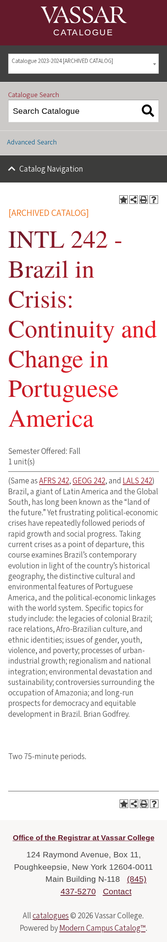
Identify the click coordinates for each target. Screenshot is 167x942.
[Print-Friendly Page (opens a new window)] (143, 199)
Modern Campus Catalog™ (102, 928)
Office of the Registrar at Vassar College (84, 838)
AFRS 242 (54, 481)
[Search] (148, 111)
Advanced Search (32, 142)
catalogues (51, 915)
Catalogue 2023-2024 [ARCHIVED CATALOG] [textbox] (62, 61)
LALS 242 (137, 481)
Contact (117, 891)
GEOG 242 (89, 481)
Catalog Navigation (51, 169)
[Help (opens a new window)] (154, 199)
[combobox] (83, 64)
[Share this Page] (133, 199)
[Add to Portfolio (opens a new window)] (123, 199)
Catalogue (83, 32)
